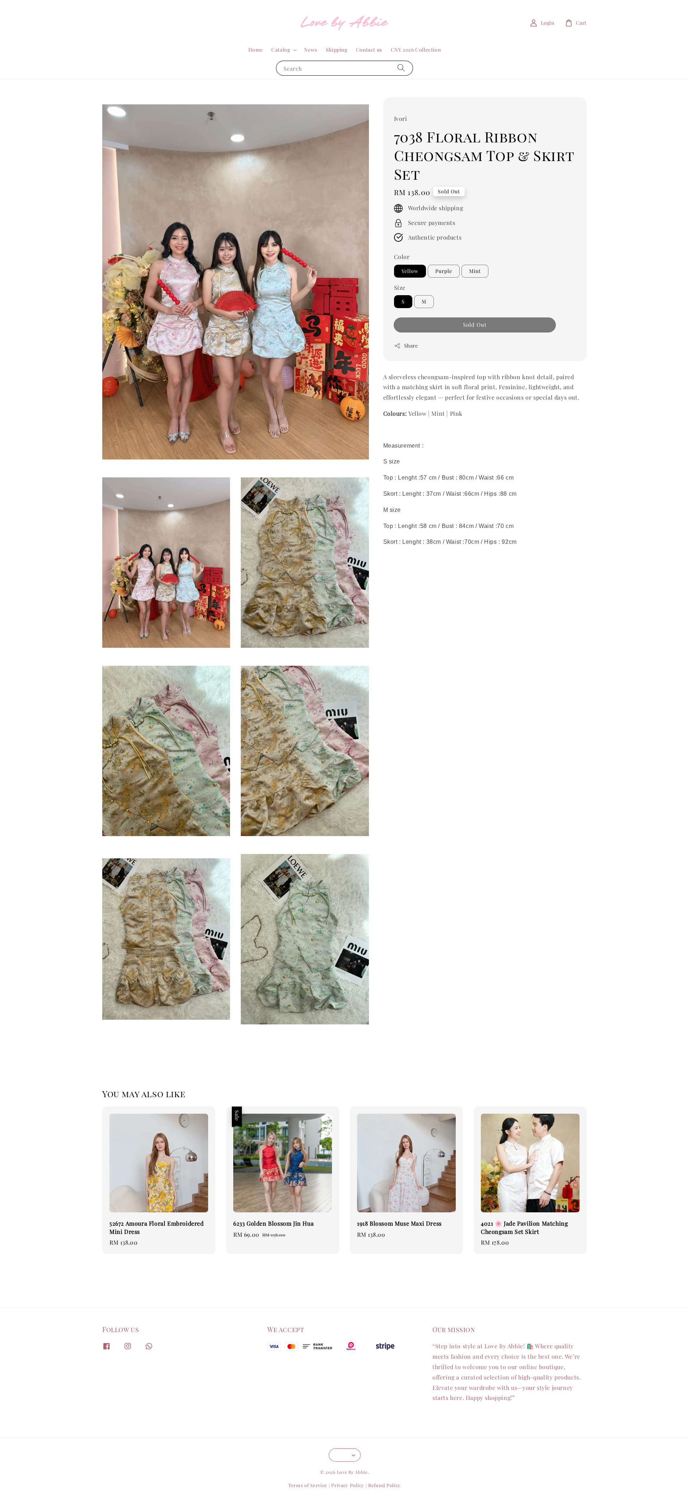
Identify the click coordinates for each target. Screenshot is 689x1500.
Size (400, 287)
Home (255, 49)
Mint (475, 271)
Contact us (369, 49)
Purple (443, 271)
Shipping (336, 49)
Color (402, 256)
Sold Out (475, 324)
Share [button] (411, 345)
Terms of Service (307, 1485)
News (310, 49)
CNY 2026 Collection (416, 49)
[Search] (401, 68)
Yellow (410, 271)
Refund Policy (384, 1485)
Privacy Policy (347, 1485)
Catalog (280, 50)
